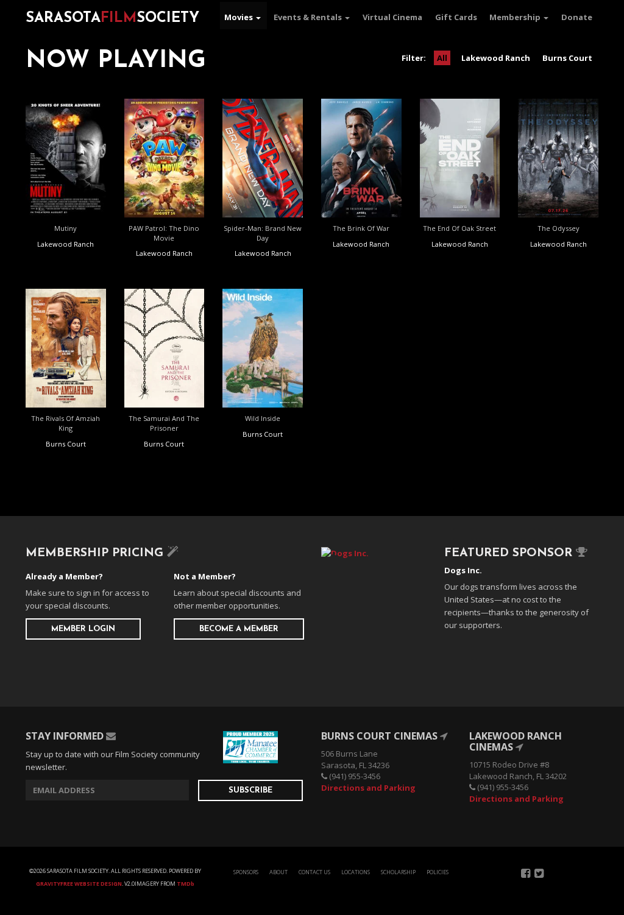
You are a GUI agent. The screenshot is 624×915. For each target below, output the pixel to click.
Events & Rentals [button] (309, 17)
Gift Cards (456, 17)
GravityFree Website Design (79, 884)
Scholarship (398, 872)
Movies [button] (239, 17)
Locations (355, 872)
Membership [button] (515, 17)
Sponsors (245, 872)
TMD (185, 884)
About (278, 872)
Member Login (83, 629)
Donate (576, 17)
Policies (437, 872)
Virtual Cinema (392, 17)
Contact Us (314, 872)
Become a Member (238, 629)
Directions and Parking (368, 787)
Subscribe (250, 790)
